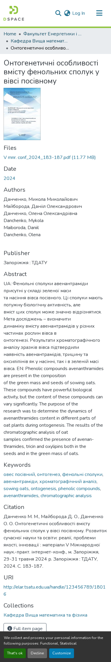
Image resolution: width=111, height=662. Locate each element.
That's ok (14, 653)
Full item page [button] (27, 628)
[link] (55, 157)
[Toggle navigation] (99, 13)
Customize (61, 653)
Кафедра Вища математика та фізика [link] (40, 41)
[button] (14, 13)
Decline (37, 653)
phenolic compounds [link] (79, 488)
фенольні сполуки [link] (82, 474)
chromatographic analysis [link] (66, 495)
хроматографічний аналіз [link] (67, 481)
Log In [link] (78, 13)
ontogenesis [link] (43, 488)
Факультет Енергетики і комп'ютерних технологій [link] (53, 34)
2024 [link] (9, 178)
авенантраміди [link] (20, 481)
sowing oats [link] (16, 488)
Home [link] (10, 34)
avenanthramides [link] (21, 495)
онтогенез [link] (48, 474)
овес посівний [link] (19, 474)
